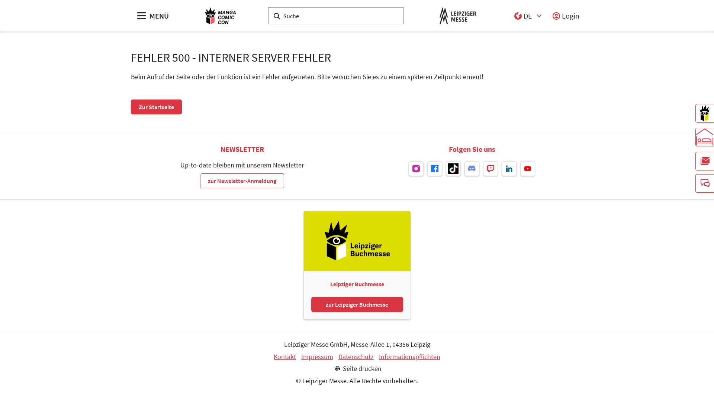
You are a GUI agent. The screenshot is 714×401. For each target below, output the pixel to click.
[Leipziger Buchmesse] (704, 113)
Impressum (317, 357)
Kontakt (285, 357)
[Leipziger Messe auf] (416, 168)
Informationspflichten (409, 357)
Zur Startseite (156, 107)
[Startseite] (220, 15)
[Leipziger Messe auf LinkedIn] (509, 168)
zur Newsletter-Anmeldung (242, 181)
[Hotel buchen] (704, 137)
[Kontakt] (704, 183)
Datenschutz (356, 357)
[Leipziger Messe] (458, 15)
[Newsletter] (704, 161)
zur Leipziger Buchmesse (357, 304)
